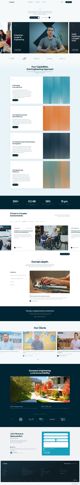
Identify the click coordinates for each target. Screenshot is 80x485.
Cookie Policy (31, 480)
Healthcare (13, 272)
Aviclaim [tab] (37, 221)
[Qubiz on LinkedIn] (74, 480)
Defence (12, 285)
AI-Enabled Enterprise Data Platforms (27, 471)
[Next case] (14, 254)
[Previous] (41, 359)
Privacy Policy (25, 480)
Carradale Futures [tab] (17, 221)
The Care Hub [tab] (24, 221)
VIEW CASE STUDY (19, 247)
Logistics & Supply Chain (16, 278)
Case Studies (5, 471)
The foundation (30, 2)
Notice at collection (75, 483)
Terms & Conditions (51, 448)
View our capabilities (45, 17)
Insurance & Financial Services (18, 275)
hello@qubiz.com (62, 473)
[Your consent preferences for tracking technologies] (78, 483)
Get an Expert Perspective (41, 316)
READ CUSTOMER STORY (28, 354)
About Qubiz (5, 470)
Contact (4, 475)
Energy (12, 281)
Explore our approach (34, 17)
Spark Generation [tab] (31, 221)
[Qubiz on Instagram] (76, 480)
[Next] (43, 359)
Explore (15, 155)
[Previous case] (11, 254)
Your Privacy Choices (37, 480)
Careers (4, 474)
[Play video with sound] (66, 51)
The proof (44, 2)
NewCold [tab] (11, 221)
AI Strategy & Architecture (26, 470)
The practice (37, 2)
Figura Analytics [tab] (42, 221)
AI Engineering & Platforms (26, 474)
